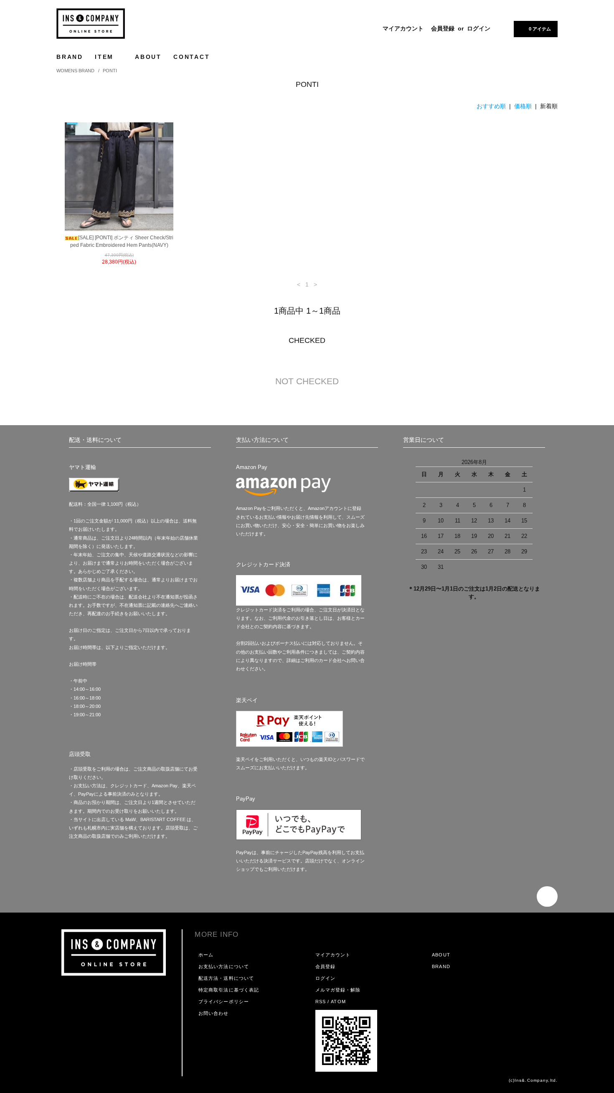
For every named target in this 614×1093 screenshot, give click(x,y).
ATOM (338, 1001)
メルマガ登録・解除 (338, 989)
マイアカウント (403, 28)
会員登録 (442, 28)
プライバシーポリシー (223, 1001)
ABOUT (148, 56)
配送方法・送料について (226, 978)
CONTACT (191, 56)
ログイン (478, 28)
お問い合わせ (213, 1013)
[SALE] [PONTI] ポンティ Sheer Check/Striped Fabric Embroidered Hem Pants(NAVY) (121, 241)
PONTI (110, 70)
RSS (320, 1001)
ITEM (106, 56)
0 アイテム (540, 28)
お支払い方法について (223, 966)
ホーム (205, 954)
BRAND (69, 56)
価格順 (523, 106)
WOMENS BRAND (75, 70)
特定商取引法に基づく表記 (228, 989)
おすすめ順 (491, 106)
